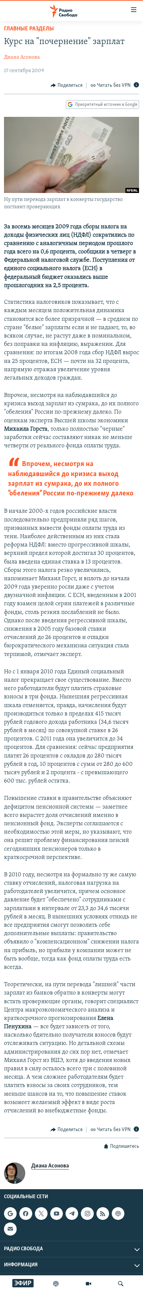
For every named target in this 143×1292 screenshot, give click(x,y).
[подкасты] (56, 1283)
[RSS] (102, 1213)
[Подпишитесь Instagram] (87, 1213)
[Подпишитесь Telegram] (72, 1213)
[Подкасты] (118, 1213)
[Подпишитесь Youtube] (56, 1213)
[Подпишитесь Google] (10, 1213)
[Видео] (88, 1283)
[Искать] (121, 1283)
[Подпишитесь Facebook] (25, 1213)
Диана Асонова (22, 57)
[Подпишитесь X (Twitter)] (41, 1213)
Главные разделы (29, 29)
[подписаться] (10, 1229)
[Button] (66, 85)
